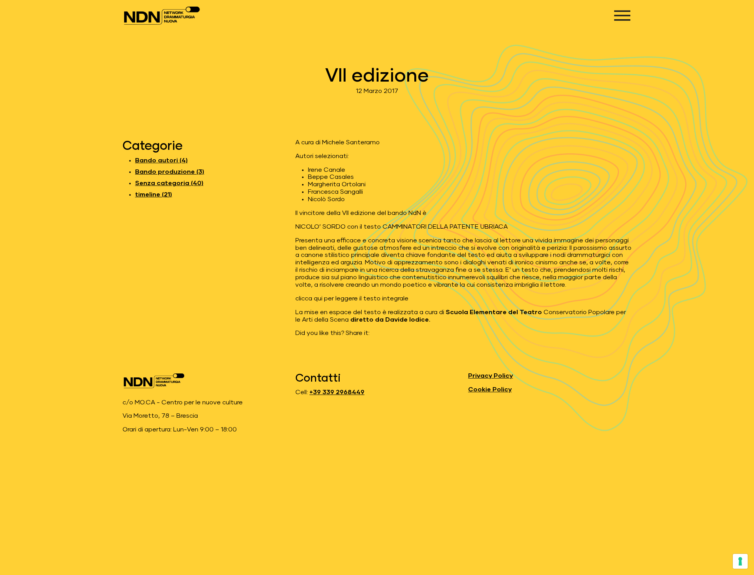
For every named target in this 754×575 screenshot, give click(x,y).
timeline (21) (153, 194)
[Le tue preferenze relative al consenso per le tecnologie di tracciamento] (740, 561)
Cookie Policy (490, 389)
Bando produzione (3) (169, 172)
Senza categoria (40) (169, 183)
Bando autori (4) (161, 160)
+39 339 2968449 (336, 392)
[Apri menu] (622, 15)
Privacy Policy (490, 376)
